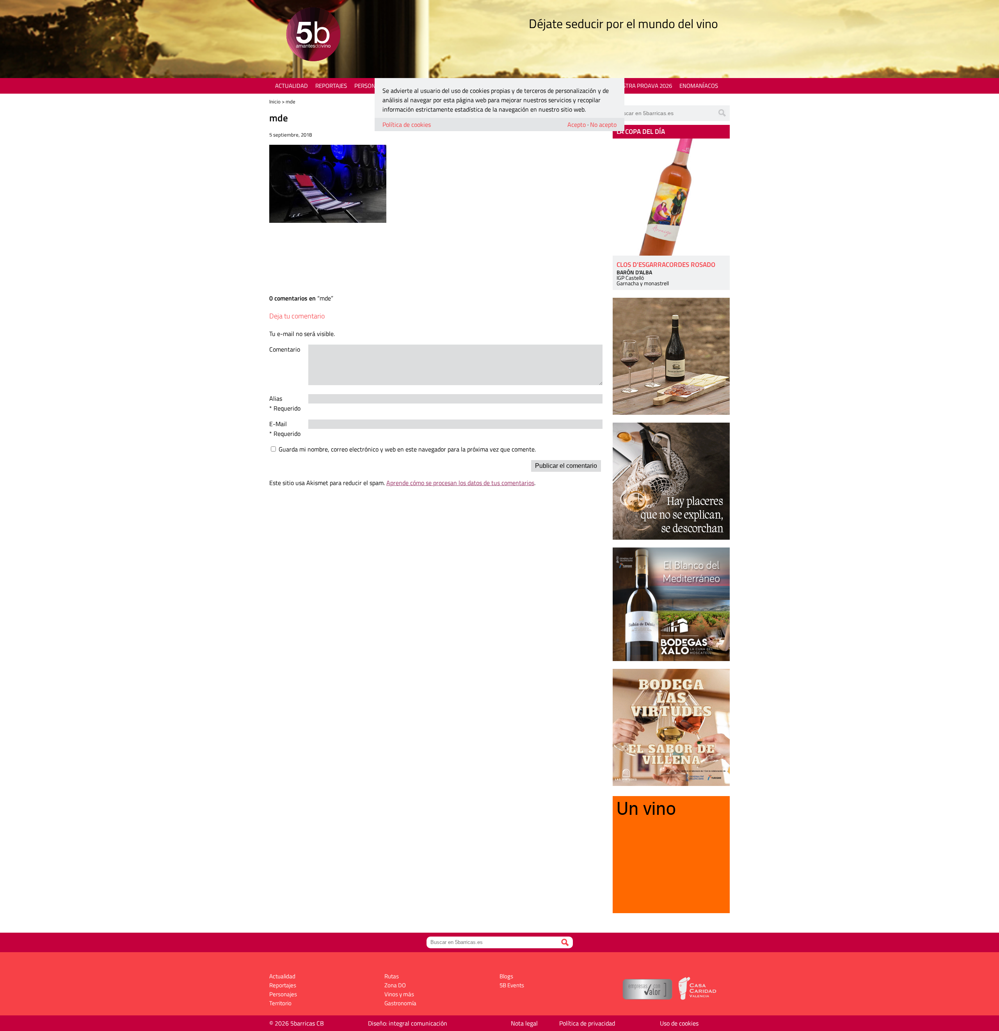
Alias (275, 398)
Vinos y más (399, 994)
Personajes (370, 85)
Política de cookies (406, 124)
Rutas (391, 976)
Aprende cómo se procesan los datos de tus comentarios (460, 482)
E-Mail (278, 423)
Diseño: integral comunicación (407, 1023)
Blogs (506, 976)
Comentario (284, 349)
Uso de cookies (679, 1023)
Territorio (280, 1003)
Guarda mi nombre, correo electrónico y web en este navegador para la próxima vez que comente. (407, 449)
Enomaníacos (698, 85)
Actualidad (291, 85)
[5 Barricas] (313, 35)
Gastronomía (400, 1003)
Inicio (275, 101)
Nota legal (524, 1023)
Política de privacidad (587, 1023)
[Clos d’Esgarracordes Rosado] (671, 197)
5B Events (512, 985)
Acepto (576, 124)
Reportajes (331, 85)
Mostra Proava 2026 (642, 85)
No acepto (603, 124)
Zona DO (395, 985)
